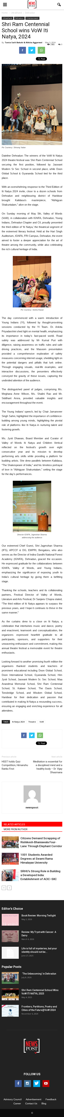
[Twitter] (36, 1083)
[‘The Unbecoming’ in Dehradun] (10, 978)
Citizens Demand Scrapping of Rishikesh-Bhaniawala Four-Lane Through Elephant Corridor (41, 842)
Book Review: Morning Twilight (39, 915)
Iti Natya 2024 (18, 721)
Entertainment (32, 18)
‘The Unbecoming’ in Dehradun (39, 973)
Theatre (32, 721)
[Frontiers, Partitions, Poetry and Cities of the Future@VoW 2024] (10, 1011)
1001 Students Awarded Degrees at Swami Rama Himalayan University (36, 858)
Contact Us (31, 1103)
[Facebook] (18, 1083)
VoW (42, 721)
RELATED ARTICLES (14, 824)
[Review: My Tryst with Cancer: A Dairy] (10, 936)
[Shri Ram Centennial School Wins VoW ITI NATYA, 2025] (10, 994)
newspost (32, 807)
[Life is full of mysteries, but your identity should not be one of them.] (10, 953)
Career (17, 1103)
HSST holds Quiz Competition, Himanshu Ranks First (15, 765)
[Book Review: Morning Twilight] (10, 920)
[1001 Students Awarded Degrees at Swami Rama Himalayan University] (10, 859)
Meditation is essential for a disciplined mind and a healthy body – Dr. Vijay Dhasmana (47, 767)
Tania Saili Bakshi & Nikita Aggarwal (23, 42)
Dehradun (19, 18)
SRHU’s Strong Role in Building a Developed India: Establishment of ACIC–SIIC (40, 875)
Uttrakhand (7, 18)
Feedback (51, 1099)
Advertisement (33, 1099)
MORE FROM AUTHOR (15, 829)
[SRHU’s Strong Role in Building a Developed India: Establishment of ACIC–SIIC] (10, 875)
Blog (43, 1103)
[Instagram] (27, 1083)
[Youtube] (45, 1083)
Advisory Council (13, 1099)
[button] (59, 4)
